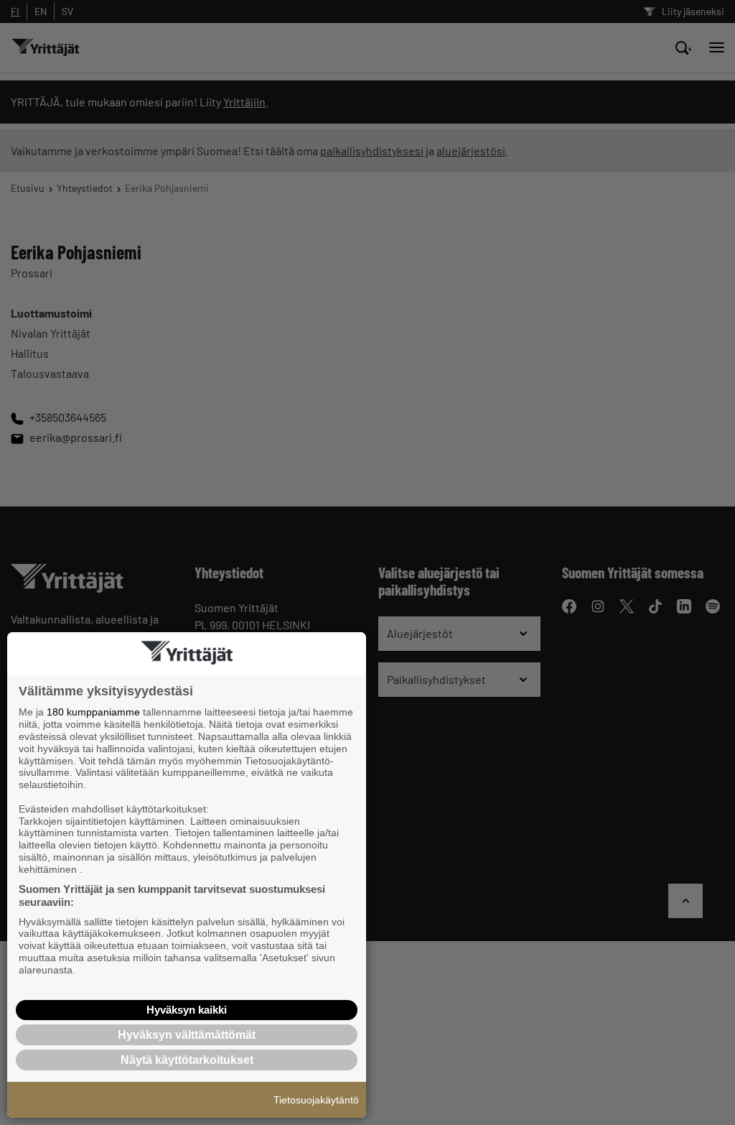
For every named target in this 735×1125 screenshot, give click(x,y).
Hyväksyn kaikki (186, 1010)
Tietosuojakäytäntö (316, 1100)
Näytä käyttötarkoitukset (187, 1060)
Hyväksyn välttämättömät (187, 1035)
